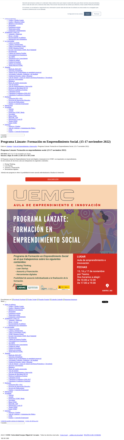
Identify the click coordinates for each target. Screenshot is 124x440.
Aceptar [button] (88, 14)
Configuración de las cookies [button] (75, 14)
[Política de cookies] (69, 435)
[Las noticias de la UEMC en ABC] (83, 428)
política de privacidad (76, 435)
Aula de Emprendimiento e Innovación (25, 146)
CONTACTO (14, 421)
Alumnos (9, 146)
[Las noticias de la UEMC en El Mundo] (92, 428)
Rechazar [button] (96, 14)
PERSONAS (21, 421)
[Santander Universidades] (118, 428)
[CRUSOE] (110, 428)
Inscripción (53, 179)
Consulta (3, 135)
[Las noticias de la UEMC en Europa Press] (103, 428)
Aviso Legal (64, 435)
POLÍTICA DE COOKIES (92, 435)
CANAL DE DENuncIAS (31, 421)
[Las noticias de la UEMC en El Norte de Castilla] (64, 428)
